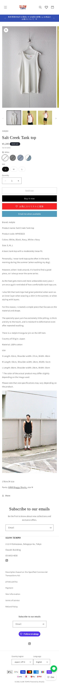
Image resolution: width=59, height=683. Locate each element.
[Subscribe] (50, 528)
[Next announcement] (54, 18)
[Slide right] (56, 118)
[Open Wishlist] (46, 7)
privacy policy (11, 581)
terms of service (12, 600)
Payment (9, 588)
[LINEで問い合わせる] (53, 668)
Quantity (5, 175)
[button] (5, 7)
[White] (5, 158)
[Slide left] (3, 118)
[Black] (13, 158)
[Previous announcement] (5, 18)
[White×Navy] (28, 158)
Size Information (12, 594)
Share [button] (7, 495)
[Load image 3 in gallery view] (45, 118)
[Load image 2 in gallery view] (29, 118)
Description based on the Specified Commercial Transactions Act (26, 574)
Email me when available (29, 213)
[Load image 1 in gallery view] (14, 118)
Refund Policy (11, 606)
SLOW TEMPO (25, 682)
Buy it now (29, 198)
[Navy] (20, 158)
